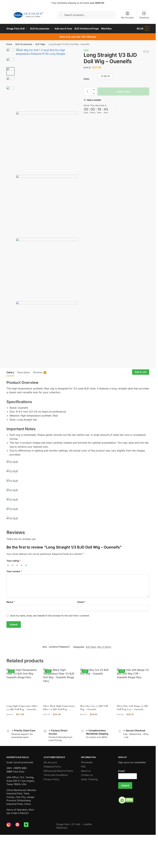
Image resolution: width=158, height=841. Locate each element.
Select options (22, 720)
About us (86, 770)
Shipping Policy (52, 766)
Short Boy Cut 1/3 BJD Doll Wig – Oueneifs (94, 707)
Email (81, 602)
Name (10, 602)
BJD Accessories (23, 44)
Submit (125, 785)
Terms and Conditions (56, 775)
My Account (127, 17)
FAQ (83, 766)
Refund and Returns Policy (58, 770)
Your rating (13, 560)
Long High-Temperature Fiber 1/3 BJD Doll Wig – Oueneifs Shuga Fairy (22, 707)
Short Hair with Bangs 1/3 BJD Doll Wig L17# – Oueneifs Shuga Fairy (132, 707)
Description (23, 372)
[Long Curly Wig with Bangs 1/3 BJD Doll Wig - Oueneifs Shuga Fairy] (144, 51)
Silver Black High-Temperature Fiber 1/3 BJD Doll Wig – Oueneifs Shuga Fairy (59, 707)
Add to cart (123, 91)
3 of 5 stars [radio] (17, 565)
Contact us (87, 775)
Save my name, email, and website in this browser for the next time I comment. (50, 615)
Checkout (144, 17)
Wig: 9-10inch (104, 647)
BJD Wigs (40, 44)
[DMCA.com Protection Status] (133, 800)
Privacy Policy (51, 779)
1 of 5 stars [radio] (8, 565)
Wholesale (87, 762)
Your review (14, 571)
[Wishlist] (34, 672)
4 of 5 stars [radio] (22, 565)
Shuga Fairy (62, 824)
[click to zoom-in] (47, 79)
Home (9, 44)
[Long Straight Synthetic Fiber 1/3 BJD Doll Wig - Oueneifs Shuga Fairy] (147, 51)
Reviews (39, 372)
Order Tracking (89, 779)
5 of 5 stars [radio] (26, 565)
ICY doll (76, 824)
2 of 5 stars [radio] (13, 565)
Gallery (10, 372)
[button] (143, 28)
